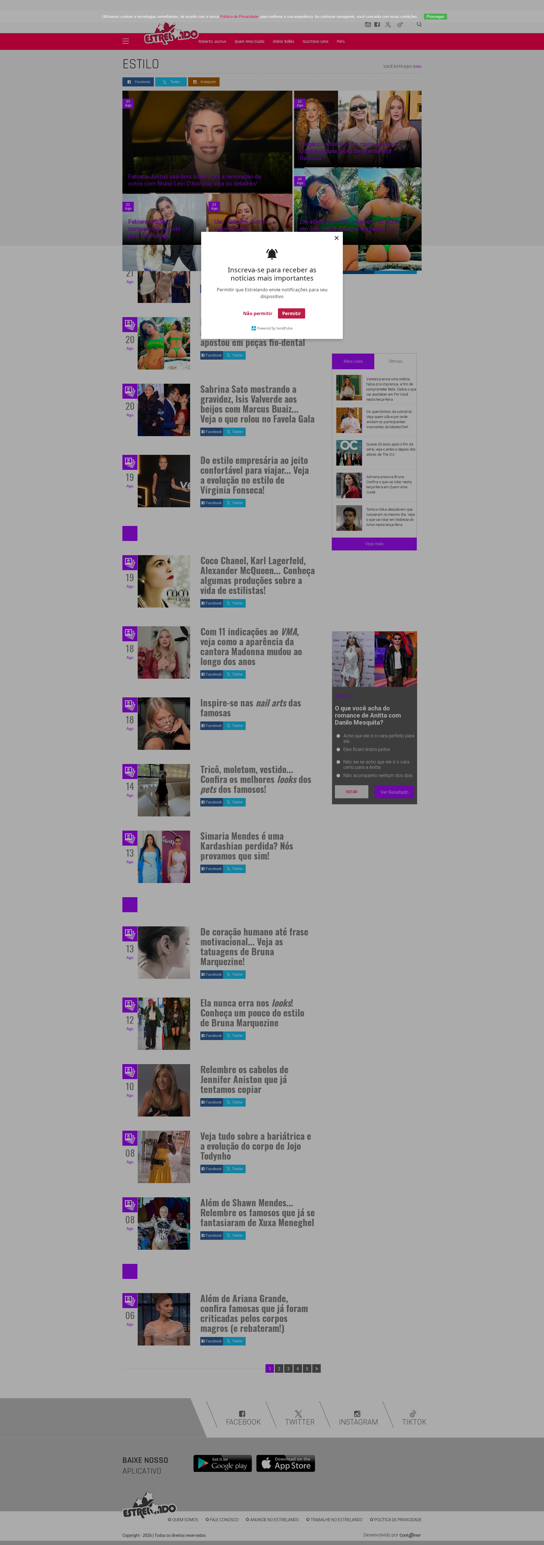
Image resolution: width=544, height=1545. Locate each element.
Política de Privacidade (239, 16)
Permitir (291, 313)
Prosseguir (435, 16)
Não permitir (257, 313)
